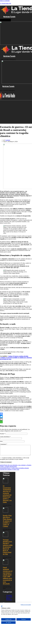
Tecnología (9, 599)
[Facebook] (16, 414)
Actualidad (9, 595)
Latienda (7, 140)
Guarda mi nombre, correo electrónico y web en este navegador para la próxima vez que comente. (14, 458)
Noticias (6, 17)
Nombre (2, 433)
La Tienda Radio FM (5, 3)
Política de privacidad (26, 604)
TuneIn (12, 17)
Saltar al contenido (5, 0)
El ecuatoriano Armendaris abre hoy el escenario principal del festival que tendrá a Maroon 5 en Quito (7, 494)
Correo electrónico (5, 436)
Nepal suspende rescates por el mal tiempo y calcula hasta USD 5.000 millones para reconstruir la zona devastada (7, 576)
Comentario (3, 444)
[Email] (16, 419)
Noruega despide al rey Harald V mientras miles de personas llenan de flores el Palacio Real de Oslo (7, 547)
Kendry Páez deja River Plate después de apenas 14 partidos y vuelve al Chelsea (7, 521)
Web (1, 441)
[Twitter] (16, 416)
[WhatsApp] (16, 422)
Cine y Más (9, 596)
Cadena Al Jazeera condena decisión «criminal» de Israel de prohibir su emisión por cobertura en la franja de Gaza (16, 357)
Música (8, 598)
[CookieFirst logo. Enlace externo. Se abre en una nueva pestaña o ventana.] (1, 606)
